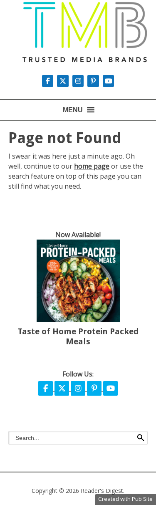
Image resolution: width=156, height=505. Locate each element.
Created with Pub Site (125, 498)
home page (91, 166)
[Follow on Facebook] (46, 388)
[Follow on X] (63, 81)
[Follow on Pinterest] (94, 81)
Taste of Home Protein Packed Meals (78, 336)
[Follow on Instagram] (79, 81)
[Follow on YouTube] (108, 81)
